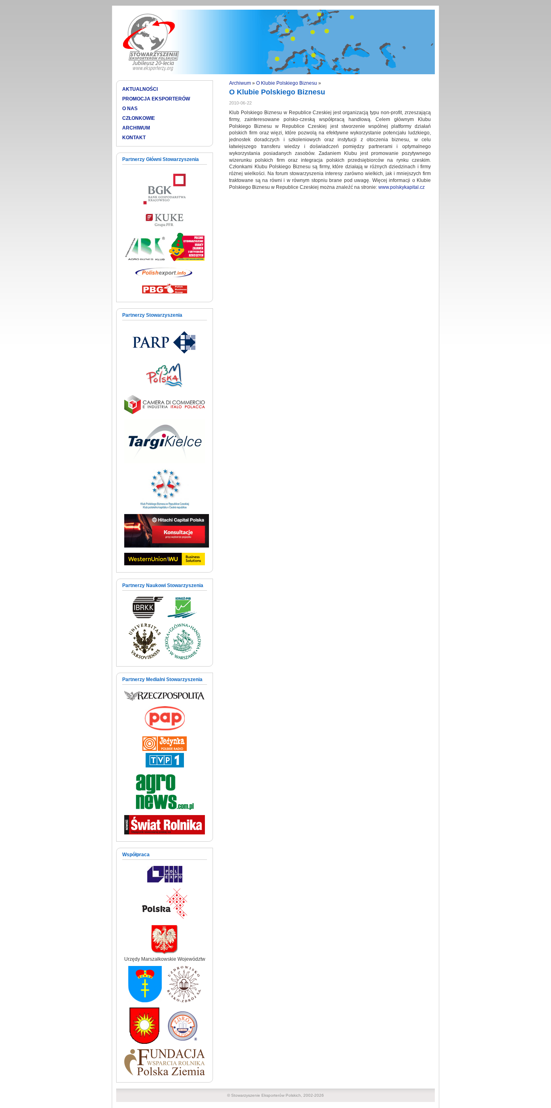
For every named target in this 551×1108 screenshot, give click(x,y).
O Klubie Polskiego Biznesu (286, 83)
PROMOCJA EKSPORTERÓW (156, 99)
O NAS (130, 108)
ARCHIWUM (136, 128)
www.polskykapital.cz (401, 187)
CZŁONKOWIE (138, 118)
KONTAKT (134, 137)
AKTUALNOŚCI (140, 89)
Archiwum (240, 83)
